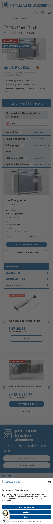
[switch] (5, 520)
